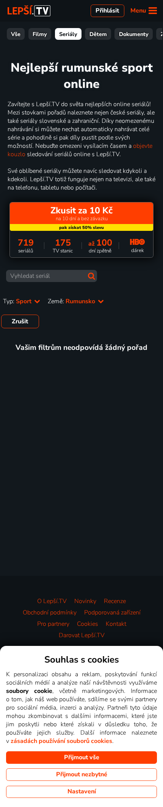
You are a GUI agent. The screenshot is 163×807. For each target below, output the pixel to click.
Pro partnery (53, 624)
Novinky (85, 601)
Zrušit (20, 321)
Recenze (115, 601)
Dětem (98, 34)
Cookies (87, 624)
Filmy (40, 34)
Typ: (18, 301)
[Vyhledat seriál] (91, 276)
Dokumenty (134, 34)
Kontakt (116, 624)
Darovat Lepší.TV (82, 635)
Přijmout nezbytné (81, 774)
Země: (72, 301)
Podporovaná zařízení (112, 612)
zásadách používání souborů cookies (61, 741)
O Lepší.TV (52, 601)
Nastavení (81, 791)
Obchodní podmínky (50, 612)
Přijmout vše (81, 757)
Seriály (68, 34)
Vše (15, 34)
